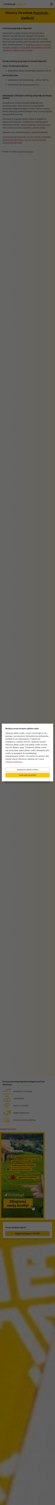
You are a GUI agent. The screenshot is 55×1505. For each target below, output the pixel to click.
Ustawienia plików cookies (27, 769)
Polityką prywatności (13, 762)
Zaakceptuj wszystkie (27, 775)
